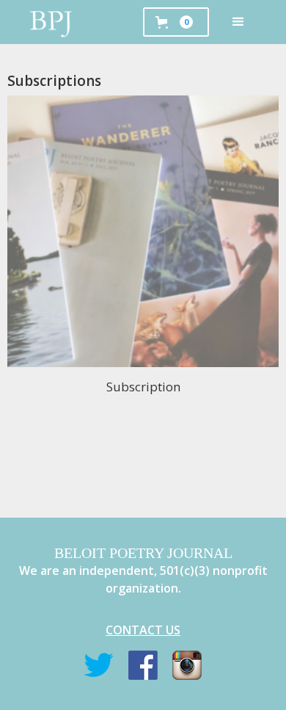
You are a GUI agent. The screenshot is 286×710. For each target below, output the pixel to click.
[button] (238, 22)
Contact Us (143, 630)
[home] (51, 22)
